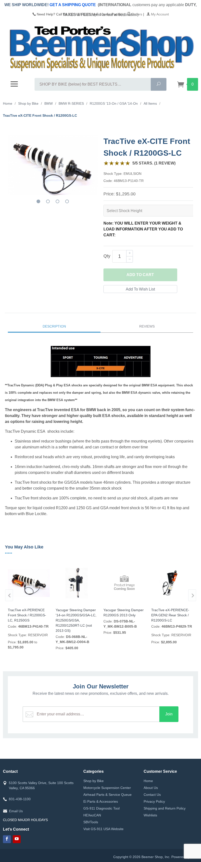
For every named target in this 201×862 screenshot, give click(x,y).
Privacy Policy (154, 801)
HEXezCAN (92, 815)
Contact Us (152, 795)
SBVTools (90, 822)
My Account (159, 14)
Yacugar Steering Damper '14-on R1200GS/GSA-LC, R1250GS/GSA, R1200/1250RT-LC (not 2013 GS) (76, 620)
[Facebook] (7, 839)
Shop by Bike (93, 781)
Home (148, 781)
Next (192, 595)
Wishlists (150, 815)
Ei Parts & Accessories (100, 801)
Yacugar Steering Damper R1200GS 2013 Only (123, 612)
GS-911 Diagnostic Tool (101, 808)
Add (140, 275)
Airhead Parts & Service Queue (107, 795)
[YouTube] (17, 839)
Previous (9, 595)
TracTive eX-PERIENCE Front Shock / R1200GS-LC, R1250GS (27, 615)
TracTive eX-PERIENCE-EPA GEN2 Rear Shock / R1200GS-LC (170, 615)
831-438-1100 (79, 14)
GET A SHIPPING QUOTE (73, 5)
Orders (136, 14)
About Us (151, 788)
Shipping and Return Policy (165, 808)
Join (169, 714)
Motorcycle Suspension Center (107, 788)
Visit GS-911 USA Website (103, 829)
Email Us (16, 811)
